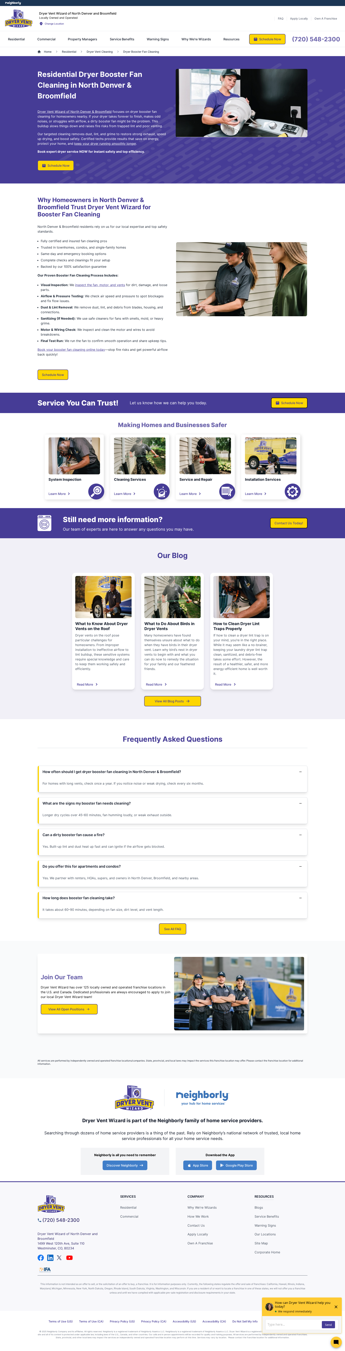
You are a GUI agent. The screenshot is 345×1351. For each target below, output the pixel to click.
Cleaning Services (130, 479)
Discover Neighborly (122, 1165)
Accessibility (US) (184, 1321)
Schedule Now (58, 166)
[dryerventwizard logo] (72, 1204)
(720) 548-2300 (61, 1220)
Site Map (261, 1243)
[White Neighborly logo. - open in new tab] (13, 3)
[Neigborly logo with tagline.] (202, 1098)
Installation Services (263, 479)
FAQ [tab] (281, 18)
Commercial (129, 1216)
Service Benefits (267, 1216)
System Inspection (65, 479)
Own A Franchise (200, 1243)
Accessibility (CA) (214, 1321)
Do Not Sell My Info (245, 1321)
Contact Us (196, 1225)
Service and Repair (195, 479)
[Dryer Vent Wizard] (19, 18)
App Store (200, 1165)
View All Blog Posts (169, 701)
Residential (128, 1207)
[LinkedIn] (50, 1258)
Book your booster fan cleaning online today (71, 350)
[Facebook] (41, 1258)
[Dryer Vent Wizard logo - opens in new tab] (135, 1098)
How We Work (198, 1216)
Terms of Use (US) (61, 1321)
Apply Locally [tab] (299, 18)
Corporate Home (267, 1252)
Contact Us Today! (289, 523)
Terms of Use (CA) (91, 1321)
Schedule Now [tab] (270, 39)
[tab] (16, 39)
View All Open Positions (66, 1009)
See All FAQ (172, 929)
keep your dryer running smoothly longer (105, 144)
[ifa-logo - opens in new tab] (45, 1269)
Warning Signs (265, 1225)
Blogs (259, 1207)
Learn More (57, 493)
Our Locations (265, 1234)
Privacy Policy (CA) (153, 1321)
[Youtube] (69, 1258)
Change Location (54, 23)
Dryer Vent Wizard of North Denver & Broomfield (75, 112)
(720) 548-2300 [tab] (316, 39)
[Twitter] (60, 1258)
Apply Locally (197, 1234)
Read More (85, 684)
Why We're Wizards (202, 1207)
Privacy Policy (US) (122, 1321)
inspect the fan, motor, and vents (100, 285)
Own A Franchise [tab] (325, 18)
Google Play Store (239, 1165)
